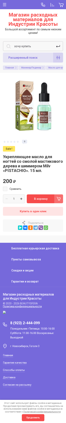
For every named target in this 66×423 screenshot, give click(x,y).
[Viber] (40, 227)
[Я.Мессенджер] (20, 227)
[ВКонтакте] (25, 227)
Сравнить (15, 189)
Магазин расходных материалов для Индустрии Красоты (33, 19)
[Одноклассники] (30, 227)
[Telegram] (35, 227)
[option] (33, 106)
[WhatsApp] (46, 227)
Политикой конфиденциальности (42, 411)
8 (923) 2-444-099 (25, 323)
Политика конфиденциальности (22, 306)
